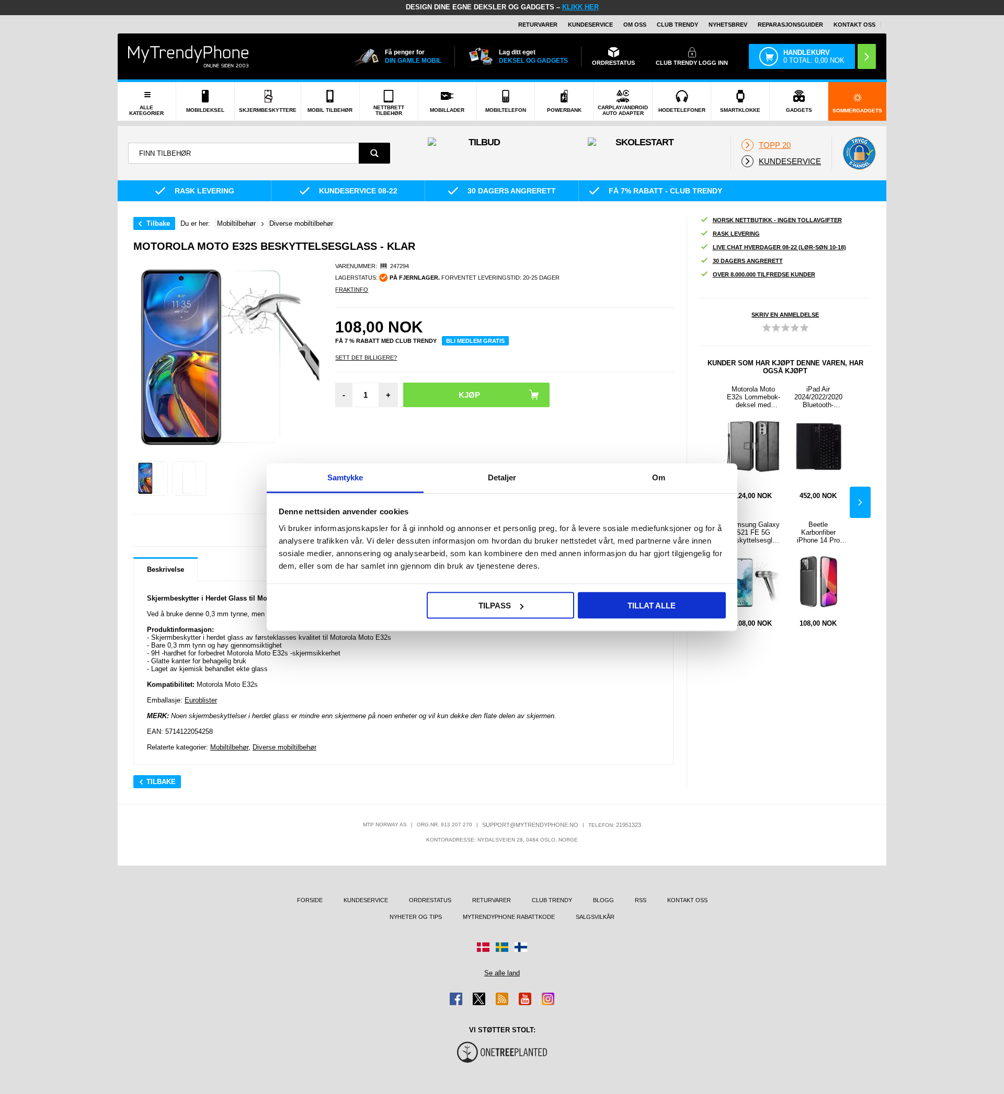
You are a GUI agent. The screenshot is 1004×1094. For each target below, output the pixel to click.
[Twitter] (479, 999)
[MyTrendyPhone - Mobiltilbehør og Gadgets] (188, 56)
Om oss (634, 24)
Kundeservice (590, 24)
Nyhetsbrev (728, 24)
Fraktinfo (351, 289)
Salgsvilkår (595, 917)
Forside (310, 900)
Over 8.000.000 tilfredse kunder (764, 274)
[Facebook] (456, 999)
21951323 (628, 825)
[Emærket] (859, 153)
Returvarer (537, 24)
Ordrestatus (430, 900)
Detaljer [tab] (502, 477)
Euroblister (201, 700)
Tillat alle (652, 605)
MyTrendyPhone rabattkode (509, 917)
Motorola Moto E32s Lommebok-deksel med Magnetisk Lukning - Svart (753, 397)
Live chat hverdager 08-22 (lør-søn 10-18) (779, 247)
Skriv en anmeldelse (785, 315)
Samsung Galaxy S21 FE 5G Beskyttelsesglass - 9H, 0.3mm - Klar (753, 532)
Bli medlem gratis (475, 341)
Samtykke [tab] (345, 477)
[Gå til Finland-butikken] (521, 947)
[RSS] (502, 999)
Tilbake (158, 223)
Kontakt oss (854, 24)
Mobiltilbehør (229, 747)
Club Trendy (677, 24)
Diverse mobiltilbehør (284, 747)
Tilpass (494, 605)
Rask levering (736, 234)
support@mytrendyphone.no (530, 825)
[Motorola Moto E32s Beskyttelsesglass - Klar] (150, 478)
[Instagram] (548, 999)
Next (860, 502)
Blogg (603, 900)
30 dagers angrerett (748, 261)
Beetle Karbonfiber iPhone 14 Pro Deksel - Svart (818, 532)
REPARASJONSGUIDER (790, 24)
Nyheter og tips (416, 917)
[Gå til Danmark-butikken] (483, 947)
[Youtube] (525, 999)
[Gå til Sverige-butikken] (502, 947)
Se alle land (502, 973)
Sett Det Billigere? (366, 357)
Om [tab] (658, 477)
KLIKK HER (580, 7)
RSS (640, 900)
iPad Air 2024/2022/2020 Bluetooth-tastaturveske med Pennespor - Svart (818, 397)
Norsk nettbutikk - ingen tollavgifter (777, 220)
